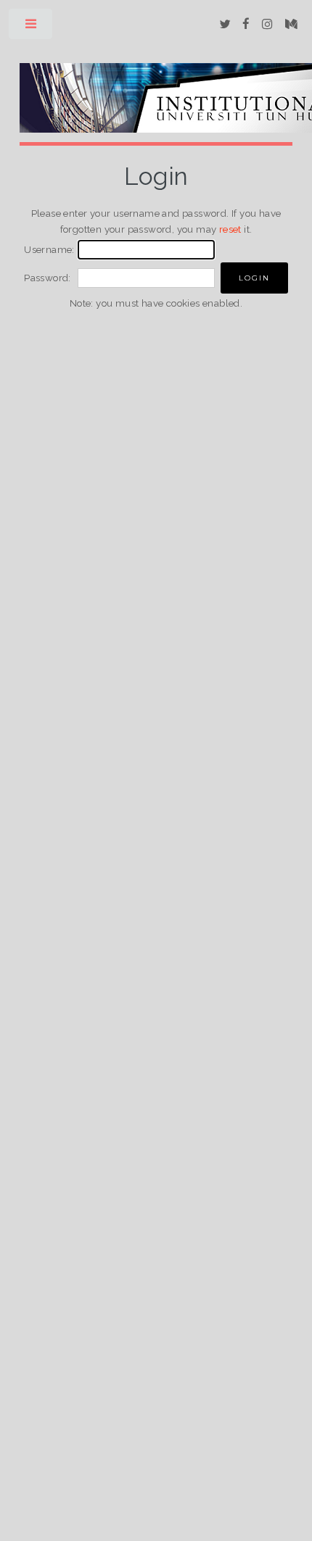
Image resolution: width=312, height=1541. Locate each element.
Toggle (31, 27)
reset (230, 229)
